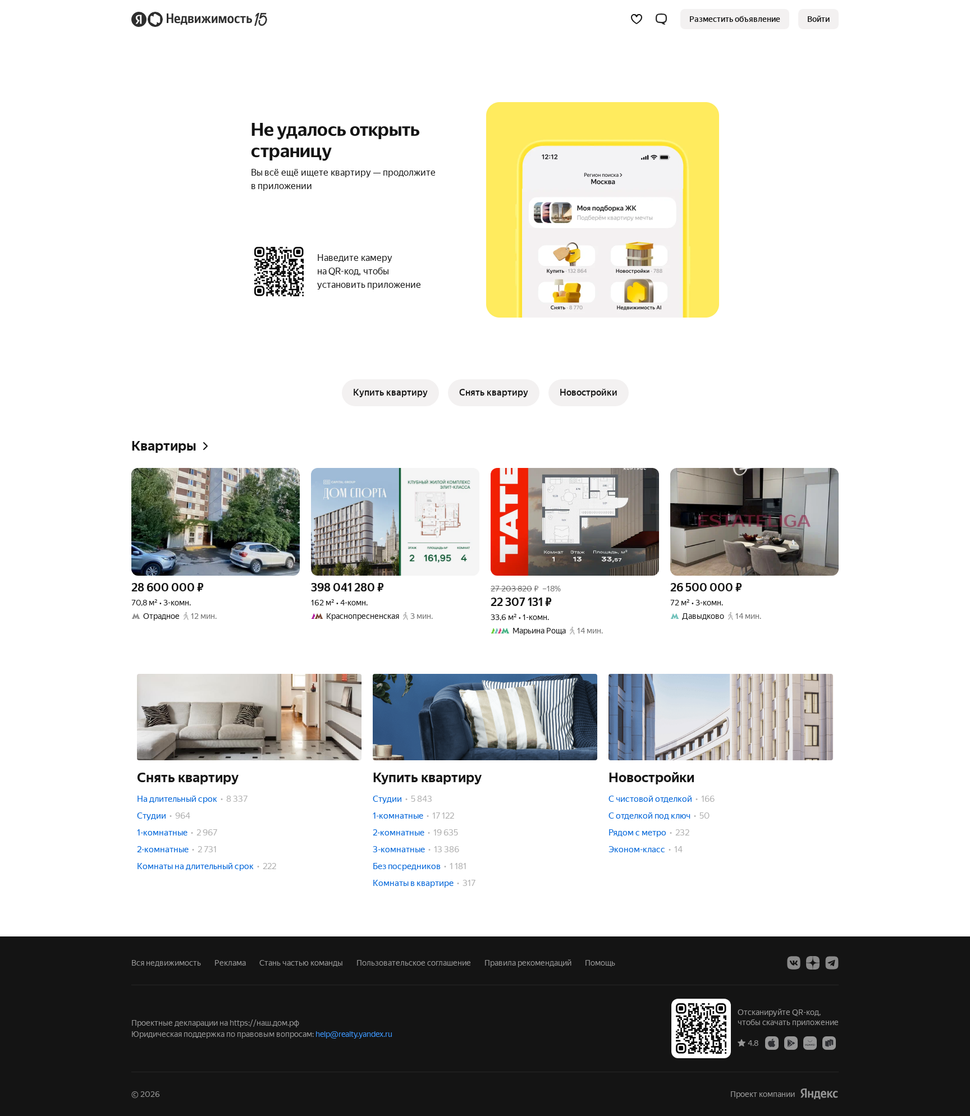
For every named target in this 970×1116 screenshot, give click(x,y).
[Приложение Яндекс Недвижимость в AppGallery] (810, 1042)
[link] (818, 19)
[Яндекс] (819, 1094)
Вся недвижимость (166, 962)
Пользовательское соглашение (413, 962)
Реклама (230, 962)
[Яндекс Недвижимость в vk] (793, 963)
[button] (661, 19)
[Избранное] (636, 19)
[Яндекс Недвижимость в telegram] (832, 963)
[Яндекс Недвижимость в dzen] (813, 963)
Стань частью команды (301, 962)
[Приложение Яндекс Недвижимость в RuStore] (829, 1042)
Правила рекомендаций (527, 962)
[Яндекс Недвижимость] (200, 19)
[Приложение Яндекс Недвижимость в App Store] (772, 1042)
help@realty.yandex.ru (353, 1034)
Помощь (600, 962)
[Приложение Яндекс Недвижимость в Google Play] (791, 1042)
